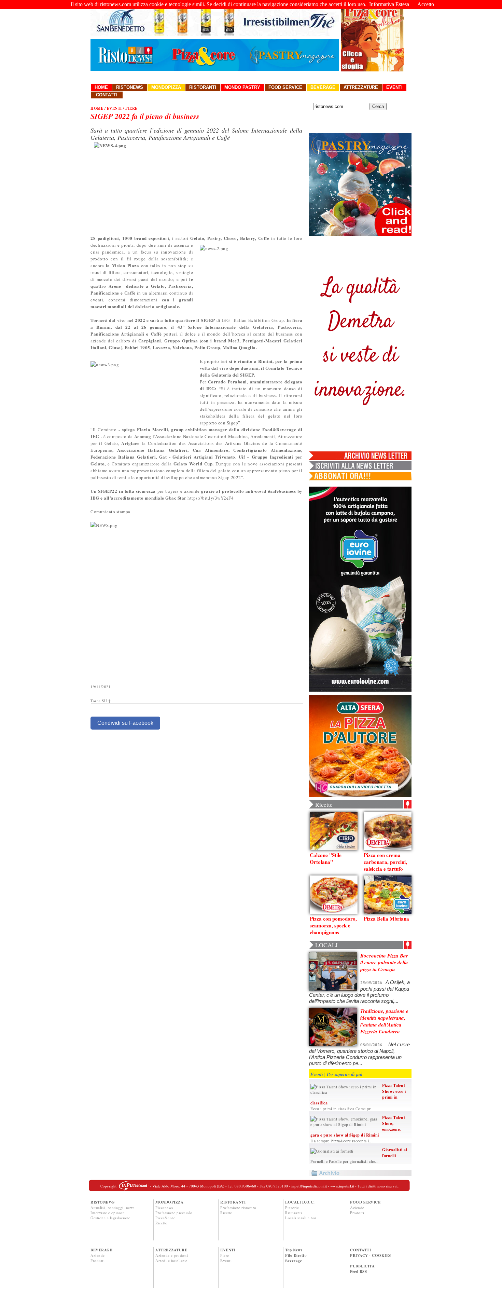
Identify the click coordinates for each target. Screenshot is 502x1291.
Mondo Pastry (242, 87)
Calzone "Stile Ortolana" (325, 858)
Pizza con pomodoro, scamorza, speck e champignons (333, 925)
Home (101, 87)
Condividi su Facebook (125, 723)
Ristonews (129, 87)
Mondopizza (166, 87)
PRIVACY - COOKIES (370, 1255)
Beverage (322, 87)
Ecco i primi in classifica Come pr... (342, 1108)
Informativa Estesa (389, 4)
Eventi (394, 87)
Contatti (107, 94)
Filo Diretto (296, 1255)
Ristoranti (202, 87)
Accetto (425, 4)
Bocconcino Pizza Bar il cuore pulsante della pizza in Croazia (384, 962)
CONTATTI (360, 1250)
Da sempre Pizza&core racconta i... (341, 1140)
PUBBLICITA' (363, 1266)
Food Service (285, 87)
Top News (293, 1250)
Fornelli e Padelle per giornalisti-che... (344, 1161)
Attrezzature (361, 87)
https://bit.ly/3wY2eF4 (210, 498)
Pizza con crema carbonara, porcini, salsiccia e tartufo (385, 861)
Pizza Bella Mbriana (386, 918)
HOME (96, 108)
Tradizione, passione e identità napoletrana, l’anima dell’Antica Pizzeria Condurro (384, 1021)
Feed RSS (358, 1271)
